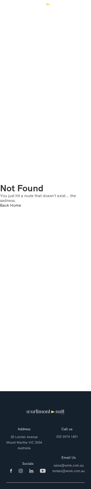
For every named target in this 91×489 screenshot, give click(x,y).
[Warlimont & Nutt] (45, 8)
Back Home (10, 205)
